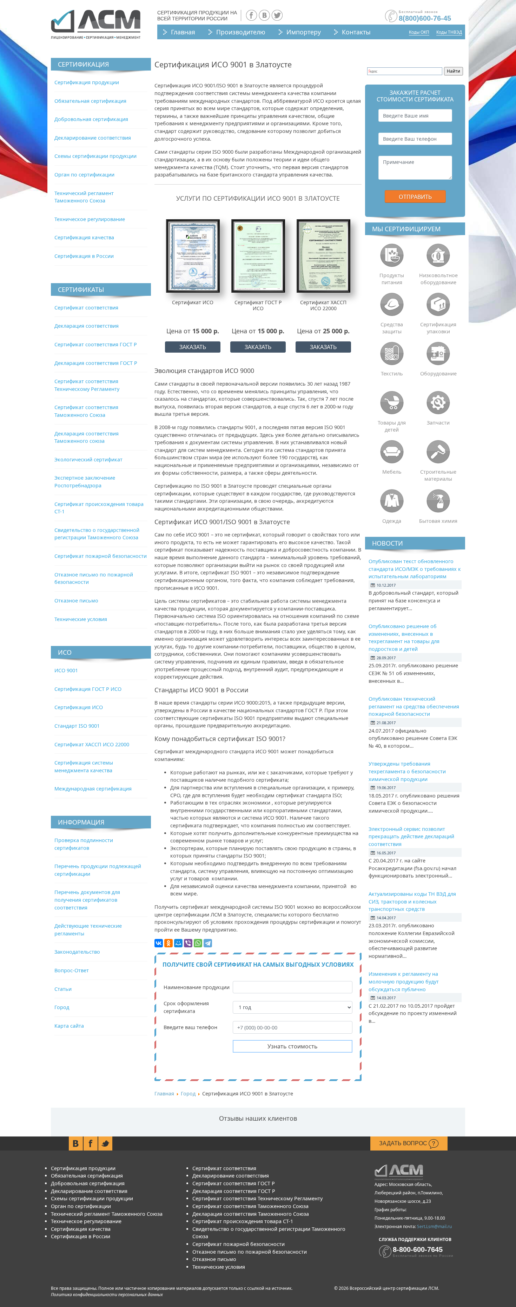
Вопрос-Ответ (71, 970)
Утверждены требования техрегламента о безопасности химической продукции (407, 771)
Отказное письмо (76, 600)
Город (61, 1007)
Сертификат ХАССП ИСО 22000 (91, 744)
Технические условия (80, 619)
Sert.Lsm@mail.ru (434, 1226)
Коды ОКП (419, 32)
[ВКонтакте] (158, 943)
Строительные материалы (438, 475)
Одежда (391, 521)
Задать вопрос (404, 1143)
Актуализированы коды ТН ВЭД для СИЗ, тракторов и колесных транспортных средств (412, 901)
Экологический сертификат (88, 459)
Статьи (63, 989)
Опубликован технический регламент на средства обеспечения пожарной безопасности (414, 706)
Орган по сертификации (84, 174)
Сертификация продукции (86, 82)
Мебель (392, 471)
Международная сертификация (93, 788)
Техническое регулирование (89, 219)
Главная (183, 32)
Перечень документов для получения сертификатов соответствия (87, 900)
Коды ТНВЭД (449, 32)
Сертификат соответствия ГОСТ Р (95, 344)
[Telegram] (208, 943)
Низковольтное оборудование (438, 279)
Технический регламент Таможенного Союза (107, 1214)
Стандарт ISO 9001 (77, 725)
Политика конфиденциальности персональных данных (107, 1295)
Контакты (356, 32)
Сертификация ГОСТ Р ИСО (87, 689)
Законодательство (77, 951)
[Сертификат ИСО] (193, 256)
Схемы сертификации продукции (95, 156)
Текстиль (392, 373)
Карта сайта (69, 1025)
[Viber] (188, 943)
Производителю (240, 32)
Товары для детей (392, 426)
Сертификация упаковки (438, 328)
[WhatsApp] (198, 943)
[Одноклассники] (168, 943)
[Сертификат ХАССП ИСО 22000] (323, 256)
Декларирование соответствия (92, 137)
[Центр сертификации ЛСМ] (95, 24)
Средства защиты (392, 328)
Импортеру (303, 32)
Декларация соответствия (86, 325)
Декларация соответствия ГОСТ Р (95, 363)
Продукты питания (391, 279)
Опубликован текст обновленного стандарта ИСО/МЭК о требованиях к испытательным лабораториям (415, 569)
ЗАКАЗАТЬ (192, 347)
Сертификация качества (84, 237)
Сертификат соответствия (86, 307)
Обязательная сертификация (90, 101)
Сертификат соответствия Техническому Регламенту (257, 1198)
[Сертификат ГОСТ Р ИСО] (258, 256)
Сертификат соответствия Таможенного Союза (250, 1206)
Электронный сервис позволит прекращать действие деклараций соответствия (411, 836)
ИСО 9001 (66, 670)
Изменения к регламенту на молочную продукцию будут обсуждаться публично (404, 981)
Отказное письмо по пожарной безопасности (249, 1251)
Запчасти (438, 422)
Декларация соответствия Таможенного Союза (250, 1214)
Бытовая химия (438, 521)
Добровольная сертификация (91, 119)
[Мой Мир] (178, 943)
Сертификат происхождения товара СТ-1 (242, 1221)
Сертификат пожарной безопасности (100, 556)
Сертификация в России (84, 256)
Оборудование (438, 373)
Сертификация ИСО (78, 707)
